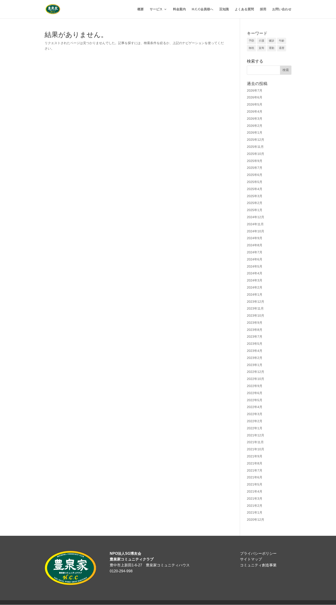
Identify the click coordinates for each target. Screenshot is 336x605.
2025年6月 (254, 175)
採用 (263, 9)
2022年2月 (254, 421)
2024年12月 (255, 217)
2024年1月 (254, 294)
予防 (251, 40)
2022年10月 (255, 379)
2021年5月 (254, 484)
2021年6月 (254, 477)
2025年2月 (254, 203)
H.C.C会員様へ (202, 9)
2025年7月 (254, 168)
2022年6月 (254, 393)
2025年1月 (254, 210)
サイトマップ (251, 559)
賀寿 (261, 48)
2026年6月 (254, 97)
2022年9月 (254, 386)
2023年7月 (254, 336)
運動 (271, 48)
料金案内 (179, 9)
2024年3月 (254, 280)
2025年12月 (255, 139)
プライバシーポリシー (258, 553)
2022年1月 (254, 428)
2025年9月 (254, 161)
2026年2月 (254, 125)
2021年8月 (254, 463)
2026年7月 (254, 90)
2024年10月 (255, 231)
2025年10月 (255, 154)
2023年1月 (254, 365)
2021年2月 (254, 505)
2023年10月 (255, 315)
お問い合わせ (281, 9)
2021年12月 (255, 435)
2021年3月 (254, 498)
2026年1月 (254, 132)
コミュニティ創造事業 (258, 565)
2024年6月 (254, 259)
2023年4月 (254, 351)
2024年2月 (254, 287)
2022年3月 (254, 414)
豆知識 (224, 9)
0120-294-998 (121, 571)
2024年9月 (254, 238)
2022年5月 (254, 400)
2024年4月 (254, 273)
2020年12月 (255, 519)
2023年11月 (255, 308)
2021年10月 (255, 449)
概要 (140, 9)
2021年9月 (254, 456)
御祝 (251, 48)
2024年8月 (254, 245)
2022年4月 (254, 407)
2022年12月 (255, 372)
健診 (271, 40)
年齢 (281, 40)
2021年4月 (254, 491)
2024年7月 (254, 252)
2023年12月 (255, 301)
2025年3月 (254, 196)
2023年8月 (254, 330)
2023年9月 (254, 322)
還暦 (281, 48)
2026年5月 (254, 104)
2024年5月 (254, 266)
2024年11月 (255, 224)
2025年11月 (255, 147)
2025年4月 (254, 189)
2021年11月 (255, 442)
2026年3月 (254, 118)
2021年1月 (254, 512)
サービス (156, 9)
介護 (261, 40)
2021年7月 (254, 470)
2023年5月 (254, 343)
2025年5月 (254, 182)
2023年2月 (254, 358)
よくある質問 (244, 9)
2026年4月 (254, 111)
